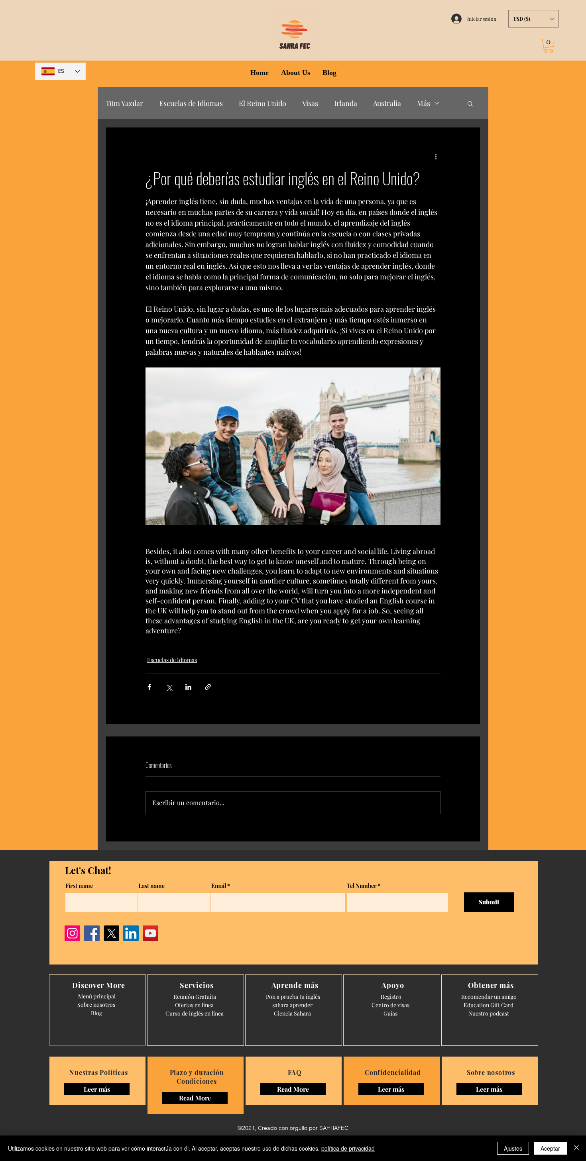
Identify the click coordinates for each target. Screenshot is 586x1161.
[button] (533, 19)
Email (218, 886)
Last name (151, 886)
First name (79, 886)
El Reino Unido (262, 103)
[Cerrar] (576, 1148)
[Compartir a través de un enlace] (208, 687)
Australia (387, 103)
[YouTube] (150, 933)
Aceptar (550, 1148)
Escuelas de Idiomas (191, 103)
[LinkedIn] (131, 933)
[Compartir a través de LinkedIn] (188, 687)
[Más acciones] (435, 156)
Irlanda (345, 103)
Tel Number (362, 886)
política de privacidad (348, 1148)
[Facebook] (92, 933)
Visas (310, 103)
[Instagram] (72, 933)
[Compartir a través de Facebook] (149, 687)
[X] (111, 933)
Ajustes (513, 1148)
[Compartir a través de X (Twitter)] (169, 687)
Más (423, 103)
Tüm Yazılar (124, 103)
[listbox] (533, 19)
